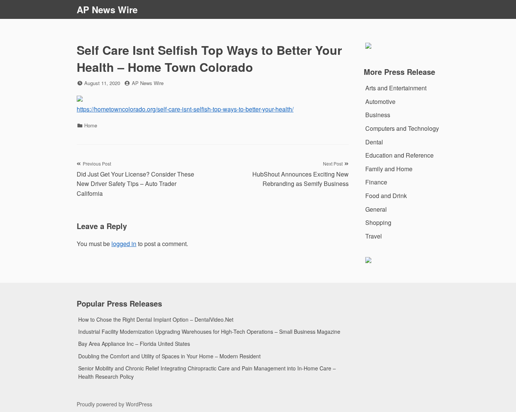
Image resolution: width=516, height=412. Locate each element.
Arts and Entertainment (395, 88)
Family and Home (388, 168)
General (376, 209)
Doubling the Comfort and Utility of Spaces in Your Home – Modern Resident (169, 356)
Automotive (380, 101)
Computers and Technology (402, 128)
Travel (373, 236)
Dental (374, 142)
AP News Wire (107, 9)
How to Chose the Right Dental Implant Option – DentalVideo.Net (155, 319)
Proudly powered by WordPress (114, 404)
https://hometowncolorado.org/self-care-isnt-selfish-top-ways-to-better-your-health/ (185, 109)
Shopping (378, 222)
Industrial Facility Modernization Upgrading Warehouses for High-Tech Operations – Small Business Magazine (209, 331)
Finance (376, 182)
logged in (123, 243)
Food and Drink (386, 195)
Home (90, 125)
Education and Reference (399, 155)
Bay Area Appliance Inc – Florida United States (134, 343)
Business (377, 114)
